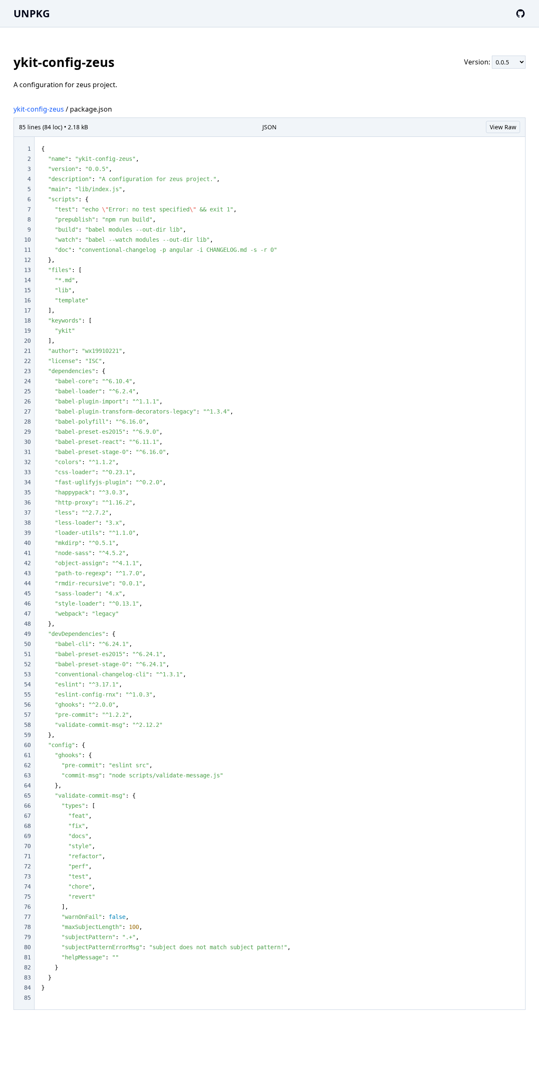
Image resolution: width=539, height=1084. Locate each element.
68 (27, 825)
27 (27, 411)
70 (27, 846)
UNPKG (31, 13)
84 (27, 987)
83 (27, 977)
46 (27, 603)
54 (27, 684)
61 (27, 755)
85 (27, 997)
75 (27, 896)
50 (27, 644)
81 (27, 957)
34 (27, 482)
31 (27, 452)
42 (27, 563)
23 (27, 371)
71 (27, 856)
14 (27, 280)
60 (27, 745)
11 (27, 249)
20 (27, 340)
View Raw (503, 127)
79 (27, 937)
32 (27, 462)
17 (27, 310)
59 (27, 735)
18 (27, 320)
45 (27, 593)
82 (27, 967)
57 (27, 714)
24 (27, 381)
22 (27, 361)
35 (27, 492)
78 (27, 927)
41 (27, 553)
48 (27, 623)
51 (27, 654)
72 (27, 866)
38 (27, 522)
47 (27, 613)
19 (27, 330)
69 (27, 836)
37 (27, 512)
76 (27, 906)
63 (27, 775)
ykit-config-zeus (38, 109)
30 (27, 441)
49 (27, 633)
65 (27, 795)
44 (27, 583)
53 (27, 674)
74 (27, 886)
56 (27, 704)
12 (27, 259)
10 (27, 239)
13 (27, 270)
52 (27, 664)
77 (27, 916)
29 (27, 431)
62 (27, 765)
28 (27, 421)
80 (27, 947)
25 (27, 391)
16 (27, 300)
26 (27, 401)
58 (27, 724)
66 (27, 805)
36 (27, 502)
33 (27, 472)
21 (27, 350)
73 (27, 876)
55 (27, 694)
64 (27, 785)
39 (27, 532)
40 (27, 542)
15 (27, 290)
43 (27, 573)
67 (27, 815)
